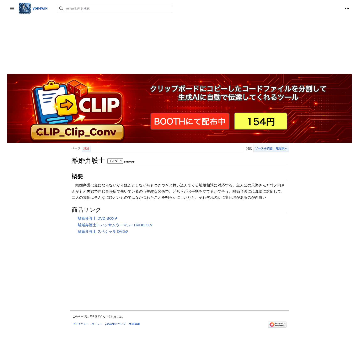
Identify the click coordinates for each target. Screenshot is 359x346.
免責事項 (134, 323)
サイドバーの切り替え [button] (13, 10)
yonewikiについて (115, 323)
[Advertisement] (131, 45)
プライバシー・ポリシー (87, 323)
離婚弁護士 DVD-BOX (96, 218)
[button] (347, 8)
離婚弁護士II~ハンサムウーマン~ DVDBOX (114, 225)
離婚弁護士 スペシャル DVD (101, 231)
